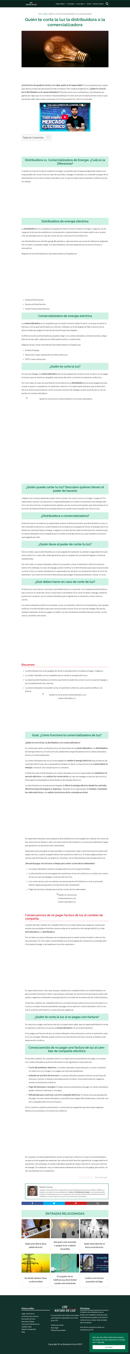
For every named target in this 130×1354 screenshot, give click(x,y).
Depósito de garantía (29, 1329)
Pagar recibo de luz (28, 1314)
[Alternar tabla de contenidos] (47, 137)
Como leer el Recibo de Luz (31, 1324)
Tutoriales (70, 4)
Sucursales (80, 4)
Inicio (40, 14)
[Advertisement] (69, 74)
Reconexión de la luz (28, 1319)
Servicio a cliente (98, 4)
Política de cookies (57, 1325)
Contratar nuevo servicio (30, 1316)
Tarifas (89, 4)
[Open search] (107, 3)
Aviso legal (54, 1328)
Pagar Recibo (60, 4)
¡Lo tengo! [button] (109, 1347)
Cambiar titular (27, 1327)
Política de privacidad (58, 1330)
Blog (45, 14)
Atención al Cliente (28, 1321)
